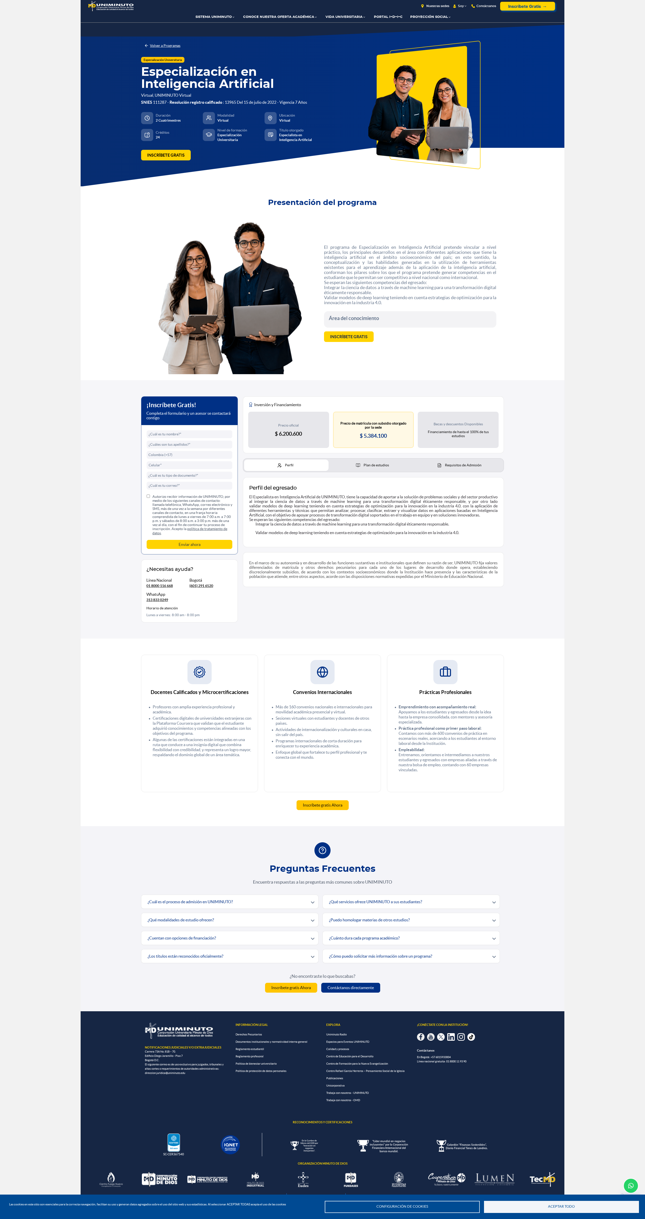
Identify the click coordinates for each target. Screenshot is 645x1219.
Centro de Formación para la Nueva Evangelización (357, 1063)
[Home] (111, 6)
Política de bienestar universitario (256, 1063)
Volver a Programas (165, 46)
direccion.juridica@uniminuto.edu (165, 1072)
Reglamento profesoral (250, 1056)
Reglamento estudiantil (250, 1049)
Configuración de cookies (402, 1206)
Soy (461, 6)
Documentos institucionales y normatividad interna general (271, 1041)
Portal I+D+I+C (388, 17)
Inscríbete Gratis (524, 6)
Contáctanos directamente (351, 987)
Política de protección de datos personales (261, 1070)
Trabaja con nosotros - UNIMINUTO (347, 1092)
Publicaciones (334, 1078)
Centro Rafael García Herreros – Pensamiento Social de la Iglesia (365, 1070)
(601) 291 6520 (201, 586)
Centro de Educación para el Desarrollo (349, 1056)
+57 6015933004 (441, 1057)
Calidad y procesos (337, 1049)
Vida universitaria (344, 17)
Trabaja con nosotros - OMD (343, 1100)
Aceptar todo (561, 1206)
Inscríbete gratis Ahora (322, 805)
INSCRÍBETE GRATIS (166, 155)
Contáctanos (486, 6)
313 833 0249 (157, 600)
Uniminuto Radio (336, 1034)
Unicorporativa (335, 1085)
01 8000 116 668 (159, 586)
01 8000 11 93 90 (456, 1061)
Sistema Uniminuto (214, 17)
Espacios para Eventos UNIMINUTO (347, 1041)
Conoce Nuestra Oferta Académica (278, 17)
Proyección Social (429, 17)
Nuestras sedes (437, 6)
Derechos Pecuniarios (249, 1034)
